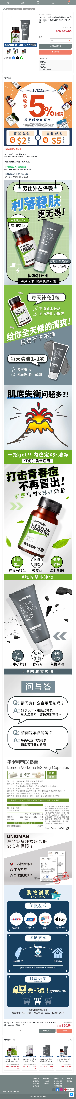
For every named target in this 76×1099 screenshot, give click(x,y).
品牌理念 (36, 1078)
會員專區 (46, 1078)
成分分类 (46, 1083)
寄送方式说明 (58, 1083)
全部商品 (46, 1081)
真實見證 (69, 1081)
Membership (58, 1078)
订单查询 (36, 1081)
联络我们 (36, 1083)
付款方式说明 (58, 1086)
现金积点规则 (58, 1081)
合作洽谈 (36, 1086)
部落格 (69, 1078)
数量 (40, 37)
